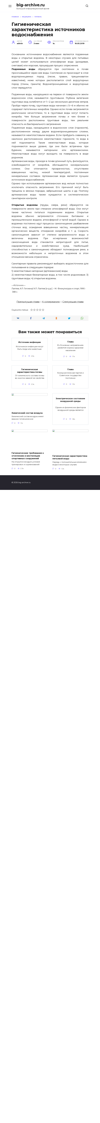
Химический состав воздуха (27, 413)
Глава (70, 342)
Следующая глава (73, 301)
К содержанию (51, 301)
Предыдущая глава (28, 301)
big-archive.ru (30, 5)
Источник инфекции (29, 342)
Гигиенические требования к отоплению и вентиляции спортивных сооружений (28, 456)
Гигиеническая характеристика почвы (29, 370)
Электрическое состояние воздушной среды (70, 399)
